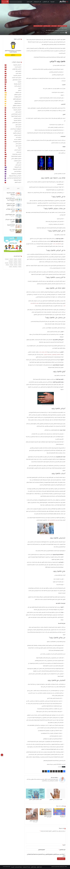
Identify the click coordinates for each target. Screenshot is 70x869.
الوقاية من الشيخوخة (16, 173)
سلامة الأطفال (17, 103)
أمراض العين (18, 124)
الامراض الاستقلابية (16, 107)
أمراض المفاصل (47, 25)
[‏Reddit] (56, 771)
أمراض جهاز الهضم (17, 69)
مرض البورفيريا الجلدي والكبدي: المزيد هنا (48, 405)
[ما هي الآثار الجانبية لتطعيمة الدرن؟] (19, 199)
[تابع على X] (59, 32)
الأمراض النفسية (17, 75)
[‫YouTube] (52, 783)
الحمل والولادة (17, 96)
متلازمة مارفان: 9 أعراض (48, 816)
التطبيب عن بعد (17, 139)
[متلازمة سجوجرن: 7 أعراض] (32, 814)
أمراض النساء (18, 67)
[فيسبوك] (64, 771)
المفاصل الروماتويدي (56, 354)
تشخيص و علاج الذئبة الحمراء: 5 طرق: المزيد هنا (47, 534)
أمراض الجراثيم (17, 135)
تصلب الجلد (55, 243)
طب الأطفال (46, 1)
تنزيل (20, 266)
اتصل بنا (12, 867)
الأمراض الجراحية (17, 109)
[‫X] (61, 771)
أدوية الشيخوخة (17, 180)
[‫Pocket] (54, 771)
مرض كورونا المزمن (10, 214)
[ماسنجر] (48, 771)
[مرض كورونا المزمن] (19, 216)
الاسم (63, 845)
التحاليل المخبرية (17, 120)
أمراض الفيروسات (17, 141)
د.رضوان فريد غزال (62, 32)
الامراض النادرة (17, 86)
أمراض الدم (18, 137)
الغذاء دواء (12, 230)
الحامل (11, 259)
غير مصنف (18, 152)
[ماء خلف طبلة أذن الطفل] (19, 210)
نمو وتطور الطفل (17, 99)
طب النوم (19, 162)
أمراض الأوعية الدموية (58, 6)
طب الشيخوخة (37, 1)
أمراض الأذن (18, 143)
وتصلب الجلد (41, 352)
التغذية (19, 82)
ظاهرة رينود (59, 766)
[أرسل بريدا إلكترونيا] (58, 32)
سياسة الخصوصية (26, 867)
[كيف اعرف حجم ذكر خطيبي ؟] (19, 221)
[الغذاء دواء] (19, 231)
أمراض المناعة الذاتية (38, 25)
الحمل (19, 88)
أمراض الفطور (18, 182)
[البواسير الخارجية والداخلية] (19, 194)
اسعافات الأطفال (17, 105)
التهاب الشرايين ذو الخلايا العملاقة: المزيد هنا (47, 170)
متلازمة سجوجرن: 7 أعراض (34, 820)
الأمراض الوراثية (17, 84)
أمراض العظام (18, 131)
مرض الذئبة (36, 303)
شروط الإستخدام (18, 867)
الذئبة (60, 243)
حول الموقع (39, 867)
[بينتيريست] (59, 771)
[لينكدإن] (53, 783)
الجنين (19, 90)
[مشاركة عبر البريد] (46, 771)
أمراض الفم (18, 145)
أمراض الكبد (18, 71)
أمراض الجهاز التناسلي (16, 114)
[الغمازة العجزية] (19, 226)
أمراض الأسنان (17, 150)
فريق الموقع (33, 867)
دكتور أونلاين (53, 866)
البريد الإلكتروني (62, 849)
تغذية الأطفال (18, 101)
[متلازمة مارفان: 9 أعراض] (46, 811)
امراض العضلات (17, 160)
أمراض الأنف (18, 165)
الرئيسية (53, 1)
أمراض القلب (18, 112)
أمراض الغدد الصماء (16, 77)
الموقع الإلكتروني (41, 849)
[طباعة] (43, 771)
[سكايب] (51, 771)
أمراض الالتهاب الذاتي (16, 158)
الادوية (19, 148)
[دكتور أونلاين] (64, 1)
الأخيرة (18, 188)
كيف (11, 266)
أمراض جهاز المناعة (17, 154)
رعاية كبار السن (17, 171)
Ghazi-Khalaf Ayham (7, 866)
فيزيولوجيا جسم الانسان (15, 129)
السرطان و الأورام (17, 133)
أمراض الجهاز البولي (16, 79)
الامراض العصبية (17, 65)
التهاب (19, 259)
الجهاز (15, 259)
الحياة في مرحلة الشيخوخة (15, 175)
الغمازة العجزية (11, 225)
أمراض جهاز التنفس (16, 122)
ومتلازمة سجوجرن (47, 354)
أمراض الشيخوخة (17, 169)
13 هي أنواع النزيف (62, 816)
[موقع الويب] (57, 783)
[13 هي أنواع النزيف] (59, 811)
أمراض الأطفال (17, 94)
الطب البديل (29, 1)
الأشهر (8, 188)
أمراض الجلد (54, 25)
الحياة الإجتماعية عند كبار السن (14, 178)
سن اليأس (15, 266)
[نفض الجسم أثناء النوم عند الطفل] (19, 205)
